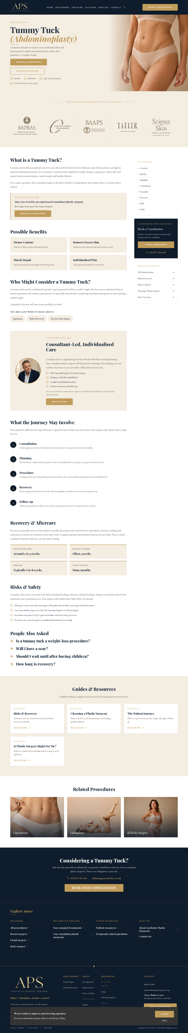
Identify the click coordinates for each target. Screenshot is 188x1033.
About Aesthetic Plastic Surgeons (152, 929)
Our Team (77, 7)
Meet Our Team (144, 297)
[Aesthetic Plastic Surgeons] (20, 7)
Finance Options (144, 284)
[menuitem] (50, 7)
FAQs (142, 209)
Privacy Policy (33, 1028)
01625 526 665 (158, 252)
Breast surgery (18, 934)
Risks (142, 203)
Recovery (144, 197)
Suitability (144, 180)
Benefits (143, 174)
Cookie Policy (47, 1028)
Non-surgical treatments (67, 927)
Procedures (62, 7)
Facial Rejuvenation (70, 987)
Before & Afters (88, 993)
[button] (68, 641)
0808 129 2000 (149, 984)
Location (90, 7)
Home (50, 7)
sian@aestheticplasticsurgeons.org (157, 990)
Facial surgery (18, 940)
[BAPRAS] (27, 127)
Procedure (144, 191)
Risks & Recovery (36, 318)
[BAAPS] (94, 127)
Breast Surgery (68, 982)
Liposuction (18, 318)
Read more (20, 727)
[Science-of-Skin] (161, 127)
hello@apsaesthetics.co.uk (106, 878)
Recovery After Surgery (60, 318)
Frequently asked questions (112, 934)
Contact (116, 7)
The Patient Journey (146, 272)
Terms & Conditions (17, 1028)
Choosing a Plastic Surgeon (148, 291)
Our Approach (88, 982)
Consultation (145, 186)
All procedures (18, 927)
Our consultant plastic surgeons (66, 935)
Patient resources (106, 927)
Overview (144, 168)
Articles (103, 7)
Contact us (145, 936)
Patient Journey (88, 987)
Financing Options (108, 997)
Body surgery (17, 946)
